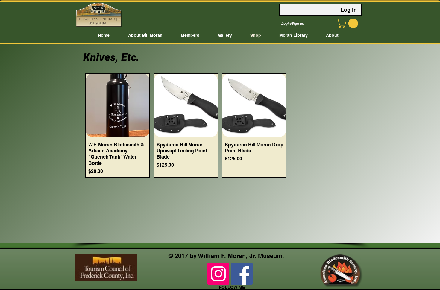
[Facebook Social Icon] (242, 274)
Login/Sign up (292, 23)
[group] (220, 125)
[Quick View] (117, 105)
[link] (348, 23)
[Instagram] (218, 274)
